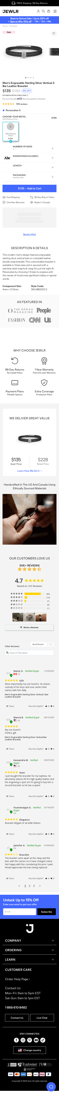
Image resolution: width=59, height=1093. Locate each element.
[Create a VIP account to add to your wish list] (53, 33)
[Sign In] (38, 11)
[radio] (11, 131)
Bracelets (13, 26)
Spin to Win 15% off (20, 21)
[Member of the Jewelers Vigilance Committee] (45, 1065)
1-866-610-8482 (16, 1007)
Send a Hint (29, 234)
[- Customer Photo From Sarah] (17, 617)
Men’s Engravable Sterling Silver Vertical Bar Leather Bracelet (26, 738)
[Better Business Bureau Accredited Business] (12, 1065)
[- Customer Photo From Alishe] (29, 617)
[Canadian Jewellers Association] (29, 1069)
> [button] (40, 886)
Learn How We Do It (28, 470)
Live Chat (42, 1017)
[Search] (43, 11)
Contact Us (17, 1017)
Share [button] (11, 706)
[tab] (26, 77)
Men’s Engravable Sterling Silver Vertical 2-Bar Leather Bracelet (26, 695)
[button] (47, 706)
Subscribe (46, 911)
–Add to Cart (29, 188)
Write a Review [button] (30, 627)
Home (5, 26)
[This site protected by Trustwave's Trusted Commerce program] (28, 1065)
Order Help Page (16, 979)
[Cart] (48, 11)
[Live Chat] (51, 1086)
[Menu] (55, 11)
